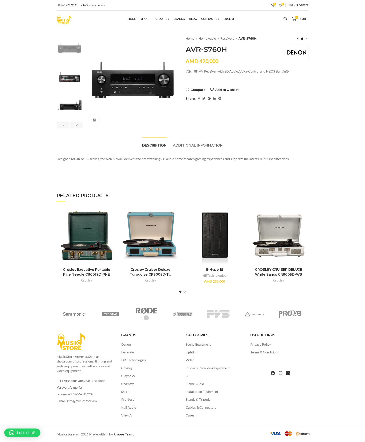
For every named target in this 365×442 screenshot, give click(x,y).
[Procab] (114, 314)
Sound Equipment (198, 344)
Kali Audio (128, 407)
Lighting (191, 352)
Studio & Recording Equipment (208, 368)
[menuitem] (230, 19)
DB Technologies (133, 360)
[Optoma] (294, 314)
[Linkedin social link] (214, 98)
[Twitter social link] (204, 98)
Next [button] (76, 125)
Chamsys (127, 384)
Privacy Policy (260, 344)
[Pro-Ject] (150, 314)
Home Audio (208, 38)
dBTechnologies (214, 275)
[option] (70, 48)
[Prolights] (78, 314)
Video (190, 360)
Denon (126, 344)
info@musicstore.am (93, 5)
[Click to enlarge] (94, 120)
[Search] (285, 19)
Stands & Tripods (198, 399)
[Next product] (306, 38)
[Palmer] (258, 314)
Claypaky (128, 376)
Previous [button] (63, 125)
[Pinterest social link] (209, 98)
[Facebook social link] (199, 98)
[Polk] (186, 314)
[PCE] (222, 314)
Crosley (86, 280)
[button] (22, 433)
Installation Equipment (202, 391)
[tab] (154, 143)
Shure (125, 391)
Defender (128, 352)
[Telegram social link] (220, 98)
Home (190, 38)
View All (127, 415)
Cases (190, 415)
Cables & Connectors (201, 407)
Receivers (227, 38)
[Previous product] (298, 38)
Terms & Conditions (264, 352)
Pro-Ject (127, 399)
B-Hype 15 (214, 270)
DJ (188, 376)
